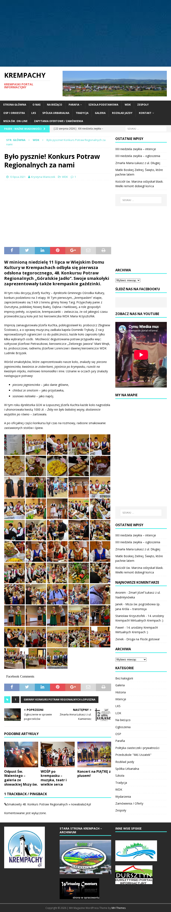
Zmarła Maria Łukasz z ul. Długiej (137, 163)
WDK (128, 104)
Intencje (120, 699)
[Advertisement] (85, 33)
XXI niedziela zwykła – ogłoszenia (137, 156)
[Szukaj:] (146, 128)
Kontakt (145, 113)
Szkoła (119, 775)
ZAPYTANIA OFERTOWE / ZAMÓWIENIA (58, 121)
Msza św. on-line (15, 121)
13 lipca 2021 (17, 177)
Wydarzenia (123, 797)
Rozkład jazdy (122, 113)
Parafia (74, 104)
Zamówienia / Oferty (129, 803)
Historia (120, 692)
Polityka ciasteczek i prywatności (137, 748)
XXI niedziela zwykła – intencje (135, 149)
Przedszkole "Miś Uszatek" (133, 755)
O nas (36, 104)
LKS (33, 113)
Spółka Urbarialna (55, 113)
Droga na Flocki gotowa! (143, 639)
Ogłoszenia (123, 727)
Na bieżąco (54, 104)
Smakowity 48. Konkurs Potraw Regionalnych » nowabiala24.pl (49, 804)
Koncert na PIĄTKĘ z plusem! (94, 773)
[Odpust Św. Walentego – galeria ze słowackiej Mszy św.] (21, 754)
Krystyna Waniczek (43, 177)
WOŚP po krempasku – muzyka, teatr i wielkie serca (54, 778)
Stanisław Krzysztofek (130, 616)
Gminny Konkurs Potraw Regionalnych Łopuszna (59, 699)
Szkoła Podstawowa (103, 104)
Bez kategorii (124, 678)
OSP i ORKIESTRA (14, 113)
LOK (118, 713)
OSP (118, 734)
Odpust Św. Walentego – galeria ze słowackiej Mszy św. (21, 778)
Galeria (100, 113)
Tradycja (82, 113)
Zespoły (143, 104)
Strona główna (14, 104)
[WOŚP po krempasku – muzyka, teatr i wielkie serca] (58, 754)
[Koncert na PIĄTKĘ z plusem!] (94, 754)
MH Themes (119, 908)
